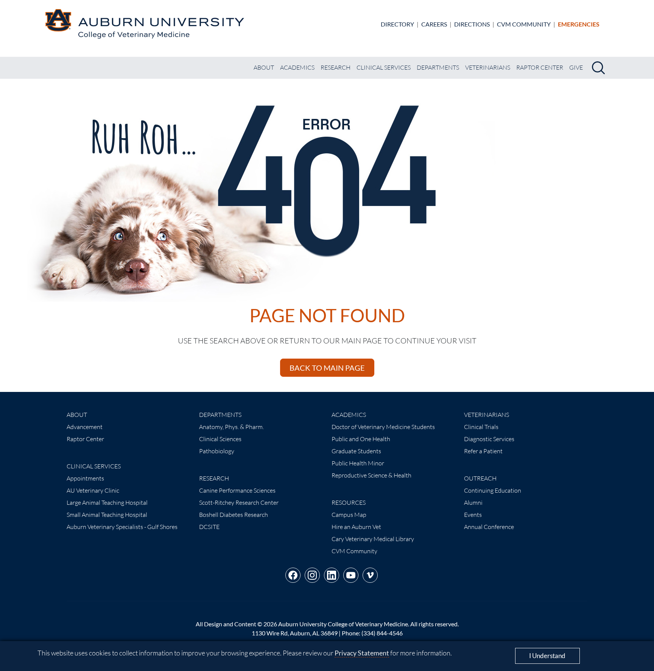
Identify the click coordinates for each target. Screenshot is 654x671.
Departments (438, 67)
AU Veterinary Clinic (93, 490)
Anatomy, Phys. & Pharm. (231, 427)
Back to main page (327, 367)
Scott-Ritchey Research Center (239, 502)
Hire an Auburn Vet (356, 527)
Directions (472, 24)
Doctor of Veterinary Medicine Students (383, 427)
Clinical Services (384, 67)
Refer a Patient (483, 451)
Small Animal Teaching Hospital (107, 514)
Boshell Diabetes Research (233, 514)
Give (576, 67)
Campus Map (349, 514)
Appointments (85, 478)
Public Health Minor (358, 463)
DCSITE (209, 527)
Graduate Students (356, 451)
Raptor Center (539, 67)
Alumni (473, 502)
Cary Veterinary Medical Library (373, 539)
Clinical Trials (481, 427)
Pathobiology (216, 451)
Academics (297, 67)
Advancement (85, 427)
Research (335, 67)
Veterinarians (487, 67)
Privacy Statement (362, 653)
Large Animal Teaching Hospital (107, 502)
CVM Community (524, 24)
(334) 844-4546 (382, 633)
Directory (397, 24)
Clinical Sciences (220, 439)
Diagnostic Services (489, 439)
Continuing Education (492, 490)
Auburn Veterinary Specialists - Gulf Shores (122, 527)
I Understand (547, 656)
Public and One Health (361, 439)
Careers (434, 24)
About (264, 67)
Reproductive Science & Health (371, 475)
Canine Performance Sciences (237, 490)
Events (473, 514)
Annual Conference (489, 527)
